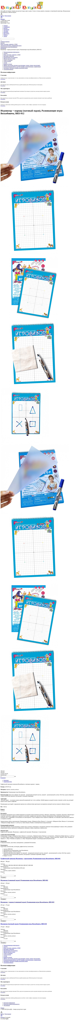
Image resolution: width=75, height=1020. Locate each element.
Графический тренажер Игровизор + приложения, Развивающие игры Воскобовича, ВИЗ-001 (30, 858)
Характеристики (8, 781)
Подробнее (3, 79)
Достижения (7, 1005)
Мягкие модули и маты (9, 58)
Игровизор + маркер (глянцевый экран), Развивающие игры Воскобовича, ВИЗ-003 (27, 902)
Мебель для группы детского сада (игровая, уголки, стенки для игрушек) (22, 65)
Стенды (5, 53)
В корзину (3, 777)
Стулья (5, 62)
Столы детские (7, 61)
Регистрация (8, 15)
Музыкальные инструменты (11, 57)
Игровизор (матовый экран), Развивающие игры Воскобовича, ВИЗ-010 (24, 924)
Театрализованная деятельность (11, 52)
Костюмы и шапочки (9, 56)
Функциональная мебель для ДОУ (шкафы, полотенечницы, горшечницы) (22, 66)
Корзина (3, 19)
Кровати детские (8, 64)
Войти (2, 15)
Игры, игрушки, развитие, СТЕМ (12, 54)
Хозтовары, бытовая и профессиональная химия (16, 68)
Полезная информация (9, 1002)
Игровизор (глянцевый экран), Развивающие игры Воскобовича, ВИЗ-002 (24, 880)
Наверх (2, 1008)
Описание (6, 780)
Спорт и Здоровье (8, 60)
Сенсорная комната (8, 69)
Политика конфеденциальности (11, 1004)
